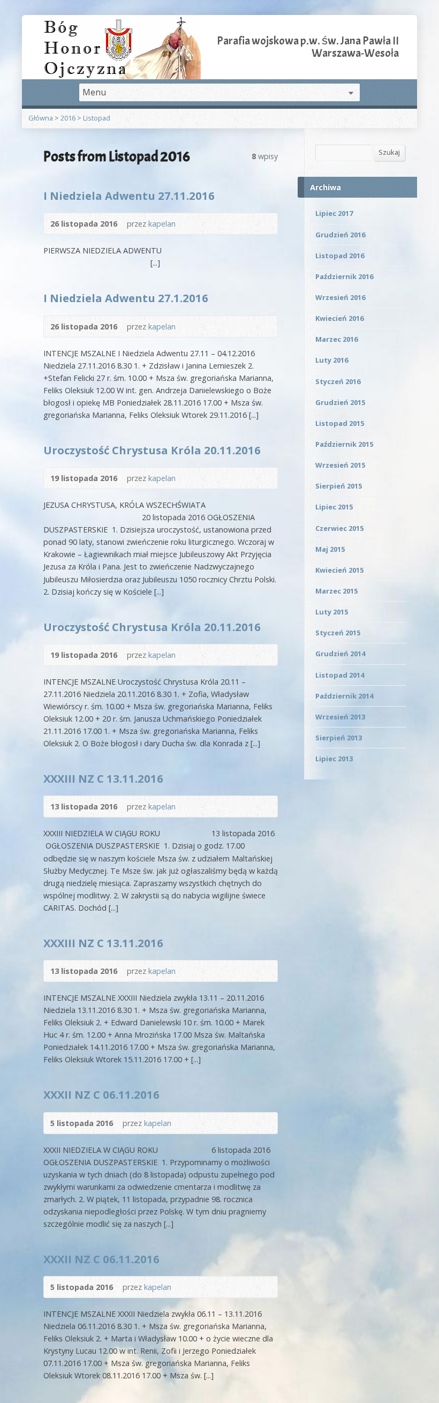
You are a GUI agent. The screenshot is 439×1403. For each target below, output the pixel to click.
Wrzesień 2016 (340, 297)
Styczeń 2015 (337, 632)
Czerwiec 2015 (339, 528)
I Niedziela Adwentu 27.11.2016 (129, 195)
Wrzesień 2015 (340, 465)
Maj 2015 (330, 549)
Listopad (96, 118)
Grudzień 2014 (340, 653)
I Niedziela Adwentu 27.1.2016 (125, 297)
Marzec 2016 (336, 339)
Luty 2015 (331, 612)
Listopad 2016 (339, 255)
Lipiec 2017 (334, 213)
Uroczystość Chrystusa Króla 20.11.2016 (152, 449)
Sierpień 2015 (338, 486)
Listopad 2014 (339, 675)
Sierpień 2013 (338, 737)
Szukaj (389, 152)
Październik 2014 (344, 696)
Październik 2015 (344, 444)
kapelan (162, 224)
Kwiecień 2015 (339, 570)
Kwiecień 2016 (339, 318)
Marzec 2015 (336, 591)
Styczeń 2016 (337, 381)
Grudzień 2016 (340, 234)
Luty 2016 (331, 360)
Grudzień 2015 (340, 402)
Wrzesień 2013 (340, 717)
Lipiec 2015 (334, 507)
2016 (67, 118)
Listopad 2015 (339, 423)
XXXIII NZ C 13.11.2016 (103, 778)
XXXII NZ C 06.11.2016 (101, 1094)
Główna (40, 118)
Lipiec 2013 (334, 758)
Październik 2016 (344, 276)
